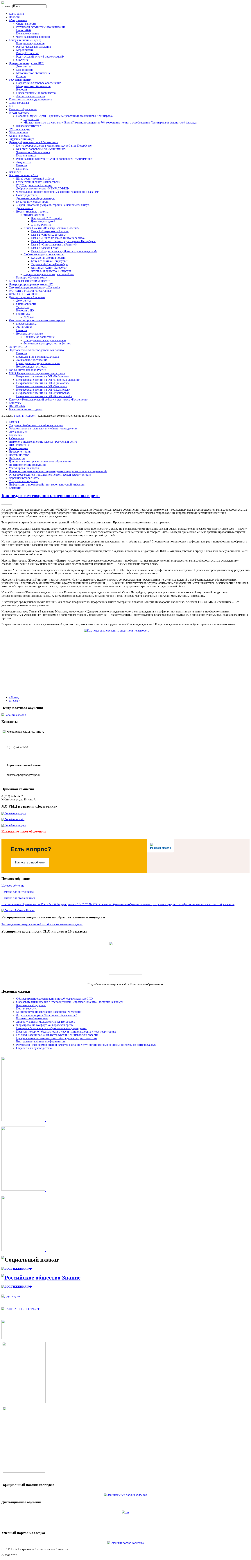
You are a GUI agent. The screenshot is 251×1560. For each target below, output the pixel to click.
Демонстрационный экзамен (27, 297)
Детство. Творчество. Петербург (51, 270)
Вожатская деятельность (31, 366)
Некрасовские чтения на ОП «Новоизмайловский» (48, 379)
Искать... (6, 6)
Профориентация (20, 451)
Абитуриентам (18, 20)
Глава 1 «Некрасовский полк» (50, 231)
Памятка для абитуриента (17, 891)
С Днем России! (41, 224)
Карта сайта (16, 13)
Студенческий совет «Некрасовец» (38, 181)
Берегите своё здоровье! (31, 1005)
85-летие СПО (18, 346)
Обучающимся (18, 431)
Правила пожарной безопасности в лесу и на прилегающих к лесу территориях (66, 1031)
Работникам (16, 438)
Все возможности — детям (25, 409)
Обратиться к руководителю (34, 1048)
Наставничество (19, 454)
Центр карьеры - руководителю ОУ (31, 284)
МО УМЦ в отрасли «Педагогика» (30, 290)
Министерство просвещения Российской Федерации (49, 1011)
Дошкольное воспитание (39, 336)
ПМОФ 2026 (17, 406)
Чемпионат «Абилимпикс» (33, 152)
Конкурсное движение (30, 43)
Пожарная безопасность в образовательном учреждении (51, 1028)
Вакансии (15, 171)
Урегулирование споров (24, 468)
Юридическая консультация (33, 46)
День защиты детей (43, 221)
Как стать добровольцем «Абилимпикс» (41, 148)
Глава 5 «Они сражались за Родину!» (54, 244)
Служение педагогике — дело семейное (49, 274)
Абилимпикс (24, 326)
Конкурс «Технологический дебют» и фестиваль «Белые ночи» (48, 399)
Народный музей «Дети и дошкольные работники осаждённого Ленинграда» (64, 115)
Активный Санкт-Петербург (49, 267)
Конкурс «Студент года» (31, 277)
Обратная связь (18, 132)
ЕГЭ (11, 106)
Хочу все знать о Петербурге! (49, 261)
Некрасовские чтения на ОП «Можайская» (43, 389)
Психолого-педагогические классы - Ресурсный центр (43, 441)
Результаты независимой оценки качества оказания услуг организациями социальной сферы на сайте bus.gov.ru (86, 1044)
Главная (19, 415)
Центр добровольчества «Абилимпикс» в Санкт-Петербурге (54, 145)
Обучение (22, 59)
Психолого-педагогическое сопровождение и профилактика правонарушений (58, 471)
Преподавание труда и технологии (38, 363)
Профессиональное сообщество (36, 92)
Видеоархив (31, 119)
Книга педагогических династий (29, 280)
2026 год (29, 317)
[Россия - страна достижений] (16, 1268)
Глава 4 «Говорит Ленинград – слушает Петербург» (63, 241)
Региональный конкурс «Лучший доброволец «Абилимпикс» (54, 158)
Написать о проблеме (30, 862)
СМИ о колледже (19, 129)
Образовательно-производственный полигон (37, 350)
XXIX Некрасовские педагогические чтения (37, 373)
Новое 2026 (23, 30)
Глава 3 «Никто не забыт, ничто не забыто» (58, 237)
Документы (23, 66)
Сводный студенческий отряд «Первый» (34, 287)
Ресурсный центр (20, 79)
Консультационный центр (25, 40)
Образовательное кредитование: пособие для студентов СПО (54, 998)
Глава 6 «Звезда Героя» (45, 247)
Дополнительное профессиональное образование (40, 461)
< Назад (14, 697)
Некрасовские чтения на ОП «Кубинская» (42, 376)
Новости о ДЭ (25, 310)
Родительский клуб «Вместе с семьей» (40, 56)
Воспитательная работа (23, 175)
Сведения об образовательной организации (36, 425)
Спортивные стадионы (23, 481)
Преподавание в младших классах (45, 340)
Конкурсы (15, 402)
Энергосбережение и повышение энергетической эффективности (50, 474)
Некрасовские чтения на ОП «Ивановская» (43, 392)
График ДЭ (23, 313)
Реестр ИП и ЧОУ (27, 53)
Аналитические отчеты (30, 96)
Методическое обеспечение (33, 73)
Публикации (17, 458)
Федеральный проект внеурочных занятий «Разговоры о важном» (57, 191)
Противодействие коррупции (27, 464)
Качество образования (23, 109)
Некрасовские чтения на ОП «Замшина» (41, 386)
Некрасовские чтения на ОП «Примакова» (43, 383)
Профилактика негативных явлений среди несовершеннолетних (56, 1038)
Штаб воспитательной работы (35, 178)
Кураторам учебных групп (32, 201)
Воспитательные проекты (32, 211)
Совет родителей (26, 195)
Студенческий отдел (21, 139)
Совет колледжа (19, 102)
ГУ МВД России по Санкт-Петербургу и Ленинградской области (57, 1034)
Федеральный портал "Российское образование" (46, 1015)
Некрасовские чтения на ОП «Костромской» (44, 396)
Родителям (15, 435)
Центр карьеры (18, 448)
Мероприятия (24, 49)
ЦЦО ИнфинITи (19, 444)
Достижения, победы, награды (35, 198)
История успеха (26, 155)
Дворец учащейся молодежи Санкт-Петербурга (45, 1021)
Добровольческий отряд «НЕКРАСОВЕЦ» (42, 188)
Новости (14, 17)
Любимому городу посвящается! (44, 254)
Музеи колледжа (19, 112)
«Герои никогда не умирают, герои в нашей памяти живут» (53, 204)
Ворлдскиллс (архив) (29, 333)
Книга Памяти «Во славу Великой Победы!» (52, 228)
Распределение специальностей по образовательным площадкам (42, 924)
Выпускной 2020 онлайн (46, 218)
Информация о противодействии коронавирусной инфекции (47, 484)
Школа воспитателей (29, 125)
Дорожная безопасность (24, 477)
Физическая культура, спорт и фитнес (47, 343)
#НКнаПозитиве (34, 214)
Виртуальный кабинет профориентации (41, 1041)
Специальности (26, 23)
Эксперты (22, 307)
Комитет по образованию (32, 1018)
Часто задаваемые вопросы (33, 36)
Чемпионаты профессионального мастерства (37, 320)
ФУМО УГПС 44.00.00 (23, 294)
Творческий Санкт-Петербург (49, 264)
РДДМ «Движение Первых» (34, 185)
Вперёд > (14, 700)
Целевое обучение (27, 33)
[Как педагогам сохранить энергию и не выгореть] (125, 658)
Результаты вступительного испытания (40, 26)
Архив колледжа (19, 135)
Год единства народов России (27, 369)
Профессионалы (26, 323)
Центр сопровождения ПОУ (26, 63)
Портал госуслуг (26, 1008)
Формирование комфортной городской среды (44, 1025)
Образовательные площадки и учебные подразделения (43, 428)
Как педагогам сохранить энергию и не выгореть (50, 495)
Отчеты (21, 76)
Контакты (22, 168)
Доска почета (24, 208)
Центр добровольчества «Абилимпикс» (33, 142)
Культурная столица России (48, 257)
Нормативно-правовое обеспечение (38, 82)
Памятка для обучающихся (18, 898)
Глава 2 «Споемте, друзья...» (48, 234)
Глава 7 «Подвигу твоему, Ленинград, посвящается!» (64, 251)
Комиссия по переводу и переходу (30, 99)
